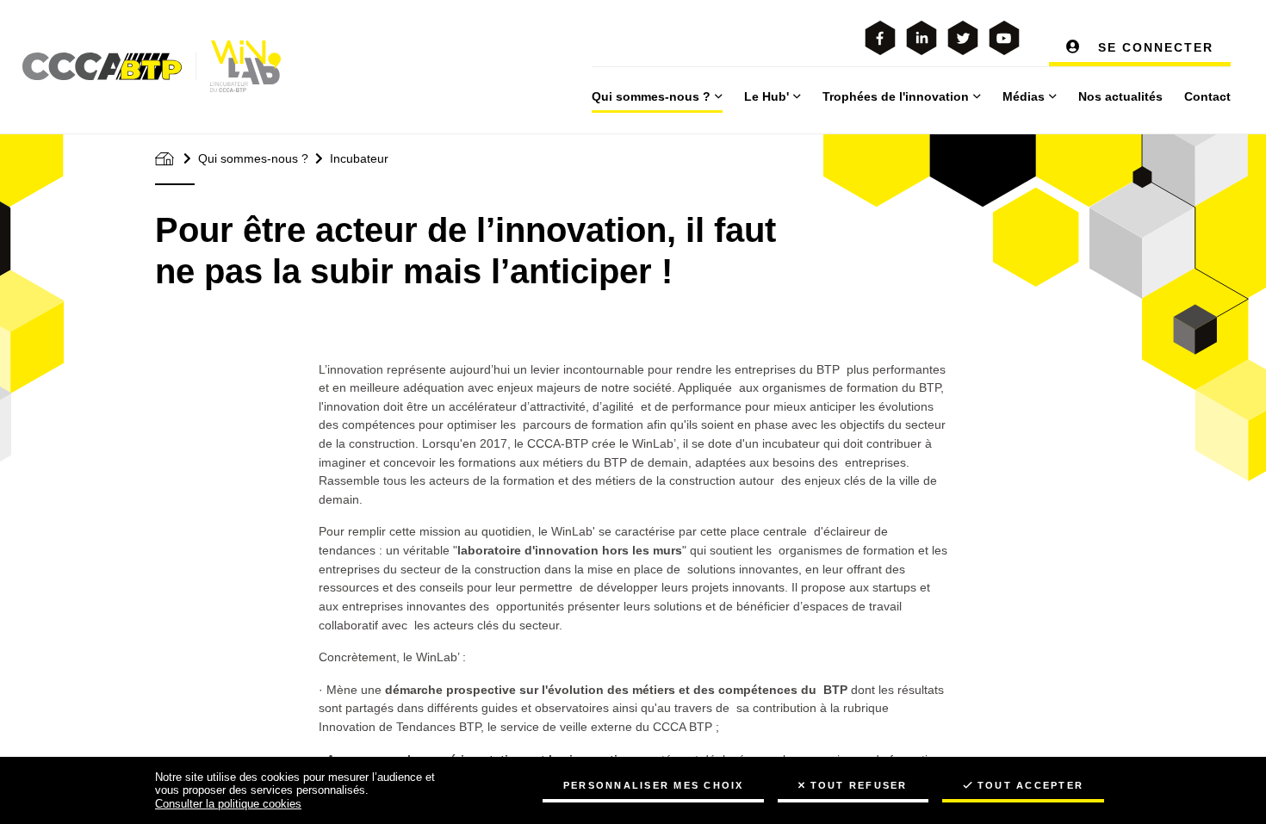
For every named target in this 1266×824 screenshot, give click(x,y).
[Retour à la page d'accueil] (245, 66)
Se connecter (1153, 47)
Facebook (880, 38)
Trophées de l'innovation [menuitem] (895, 96)
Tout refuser (859, 785)
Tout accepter (1030, 785)
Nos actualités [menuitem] (1120, 96)
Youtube (1004, 38)
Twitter (963, 38)
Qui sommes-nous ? (253, 158)
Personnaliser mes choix (653, 785)
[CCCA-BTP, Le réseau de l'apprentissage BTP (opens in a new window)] (109, 66)
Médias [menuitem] (1023, 96)
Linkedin (921, 38)
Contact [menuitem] (1207, 96)
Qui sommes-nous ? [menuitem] (651, 96)
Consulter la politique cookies (228, 803)
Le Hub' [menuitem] (766, 96)
